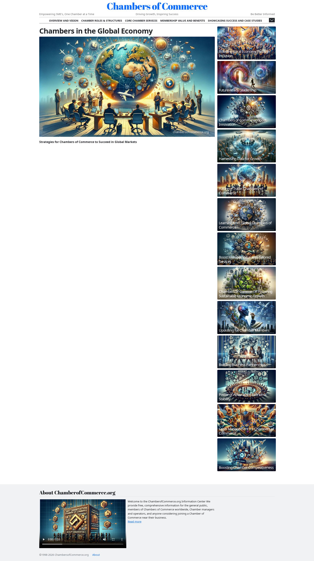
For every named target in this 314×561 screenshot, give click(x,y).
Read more (134, 521)
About (96, 554)
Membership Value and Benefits (182, 20)
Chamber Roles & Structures (101, 20)
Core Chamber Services (141, 20)
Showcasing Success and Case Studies (235, 20)
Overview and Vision (63, 20)
